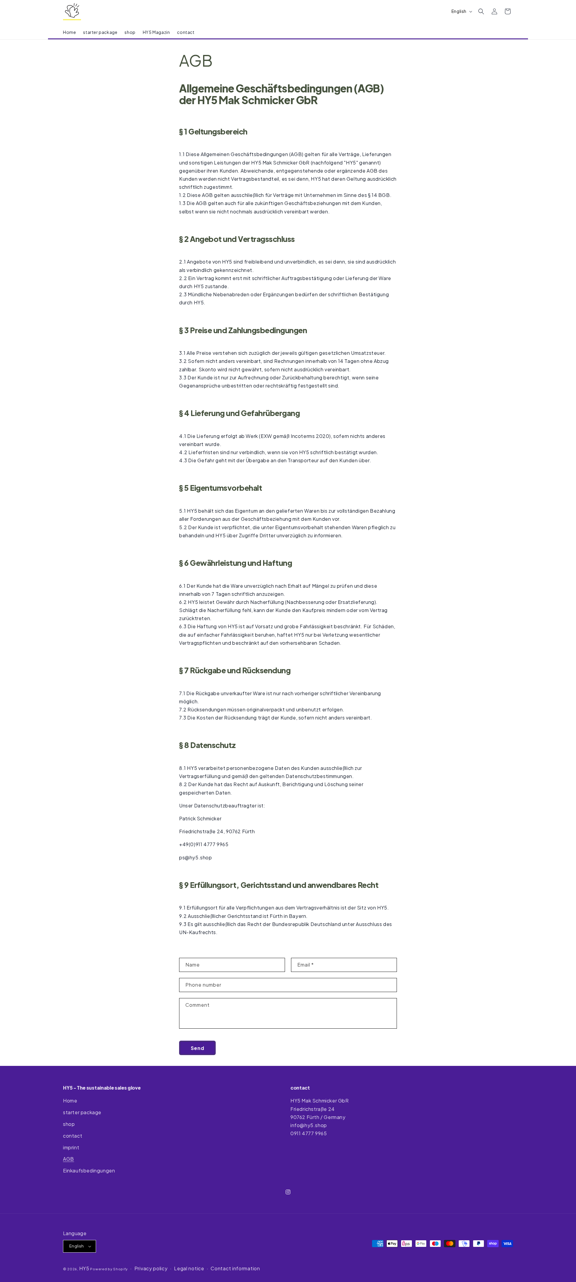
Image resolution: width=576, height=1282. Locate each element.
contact (72, 1136)
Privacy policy (151, 1268)
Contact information (235, 1268)
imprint (71, 1147)
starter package (82, 1112)
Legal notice (189, 1268)
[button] (481, 11)
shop (69, 1124)
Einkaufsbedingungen (89, 1170)
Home (70, 1100)
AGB (68, 1159)
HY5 (84, 1268)
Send (197, 1048)
